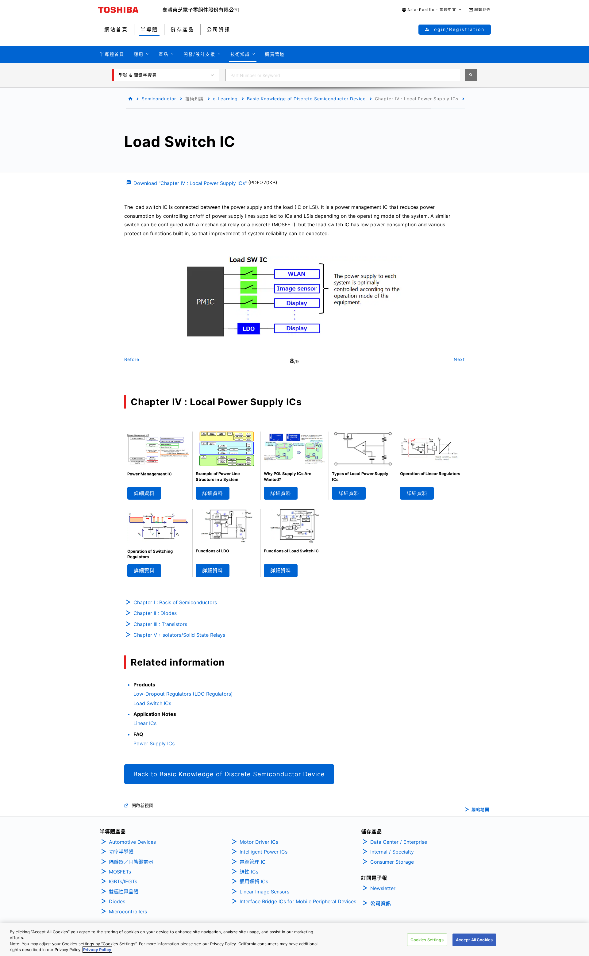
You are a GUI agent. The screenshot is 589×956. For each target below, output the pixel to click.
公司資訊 (380, 903)
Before (131, 359)
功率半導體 (121, 852)
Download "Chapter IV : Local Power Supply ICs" (190, 183)
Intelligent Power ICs (263, 852)
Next (459, 359)
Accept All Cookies (474, 939)
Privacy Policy (97, 949)
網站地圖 (480, 809)
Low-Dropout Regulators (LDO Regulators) (183, 694)
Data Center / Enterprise (398, 842)
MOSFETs (120, 872)
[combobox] (342, 75)
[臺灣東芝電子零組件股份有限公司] (201, 10)
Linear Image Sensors (264, 892)
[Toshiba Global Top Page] (130, 10)
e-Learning (225, 98)
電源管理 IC (253, 862)
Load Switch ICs (152, 703)
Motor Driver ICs (259, 842)
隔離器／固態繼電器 (131, 862)
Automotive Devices (132, 842)
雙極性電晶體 (123, 892)
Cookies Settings (427, 939)
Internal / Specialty (392, 852)
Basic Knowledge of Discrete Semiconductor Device (306, 98)
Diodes (117, 901)
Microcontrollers (128, 911)
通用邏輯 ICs (254, 881)
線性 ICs (249, 872)
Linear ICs (144, 723)
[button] (431, 10)
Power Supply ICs (154, 743)
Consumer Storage (392, 862)
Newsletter (382, 888)
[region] (294, 939)
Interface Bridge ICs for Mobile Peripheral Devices (298, 901)
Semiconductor (159, 98)
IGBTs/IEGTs (123, 881)
